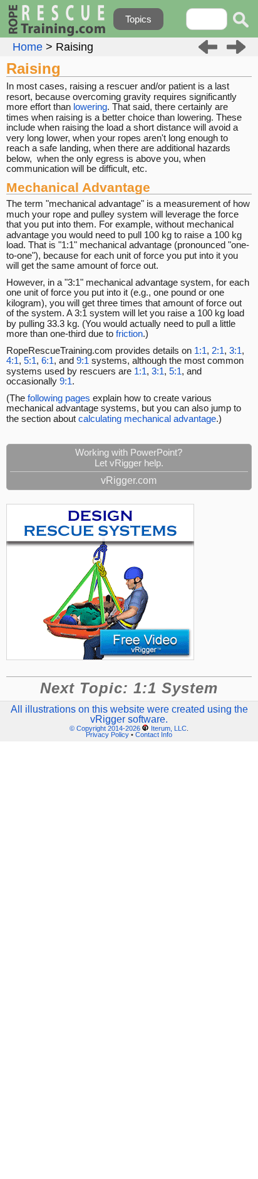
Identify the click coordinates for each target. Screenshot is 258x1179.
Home (28, 47)
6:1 (47, 360)
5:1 (30, 360)
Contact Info (153, 734)
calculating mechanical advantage (147, 418)
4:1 (12, 360)
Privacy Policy (107, 734)
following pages (59, 398)
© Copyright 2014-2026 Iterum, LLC (128, 728)
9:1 (82, 360)
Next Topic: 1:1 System (129, 688)
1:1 (200, 350)
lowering (90, 106)
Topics (138, 19)
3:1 (235, 350)
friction (129, 333)
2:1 (218, 350)
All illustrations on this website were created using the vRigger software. (129, 714)
